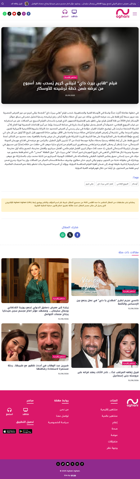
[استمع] (64, 11)
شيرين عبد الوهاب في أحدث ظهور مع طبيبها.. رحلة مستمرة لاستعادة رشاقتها (38, 367)
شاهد (74, 16)
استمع (65, 16)
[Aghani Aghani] (122, 13)
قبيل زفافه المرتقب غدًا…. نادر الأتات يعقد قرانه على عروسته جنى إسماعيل (108, 374)
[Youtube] (14, 14)
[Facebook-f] (28, 14)
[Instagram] (24, 14)
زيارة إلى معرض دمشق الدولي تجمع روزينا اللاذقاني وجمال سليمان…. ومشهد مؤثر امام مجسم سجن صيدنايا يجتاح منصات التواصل (72, 3)
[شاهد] (74, 11)
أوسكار (134, 184)
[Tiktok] (9, 14)
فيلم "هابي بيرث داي (105, 184)
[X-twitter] (19, 14)
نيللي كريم (90, 184)
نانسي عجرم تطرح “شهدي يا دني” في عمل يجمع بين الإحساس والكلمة (108, 302)
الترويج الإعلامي (122, 184)
